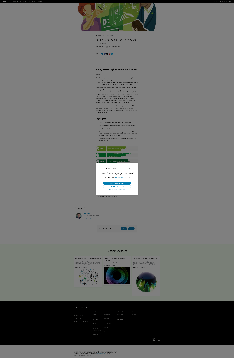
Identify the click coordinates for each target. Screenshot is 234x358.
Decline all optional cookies (117, 186)
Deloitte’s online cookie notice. (122, 177)
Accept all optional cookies (117, 183)
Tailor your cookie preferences (117, 189)
